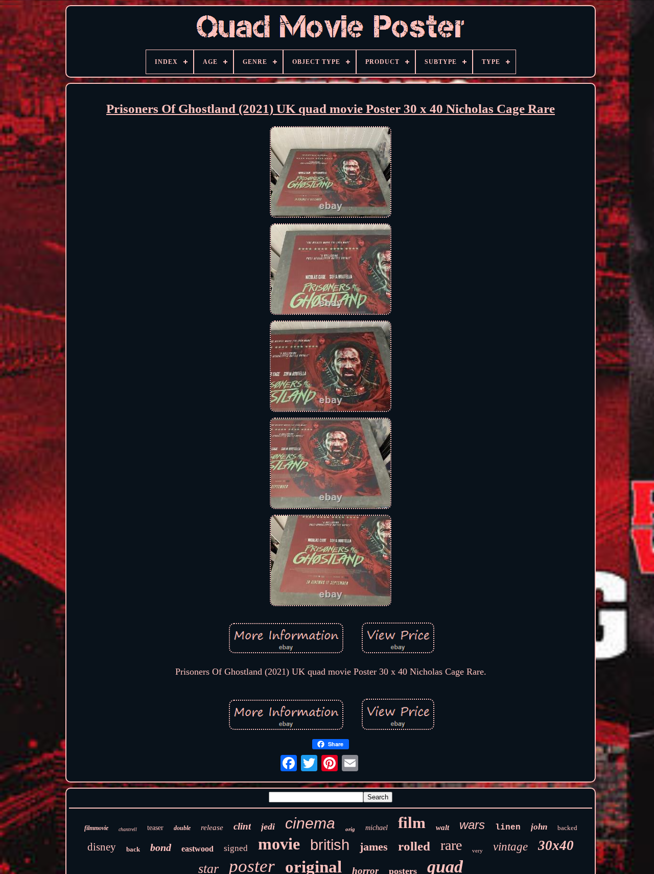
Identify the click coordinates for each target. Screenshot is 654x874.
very (477, 850)
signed (236, 848)
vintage (510, 846)
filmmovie (96, 828)
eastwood (197, 848)
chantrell (128, 829)
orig (350, 829)
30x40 (556, 845)
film (412, 823)
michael (376, 828)
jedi (268, 826)
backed (567, 828)
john (539, 827)
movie (279, 844)
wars (472, 825)
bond (160, 847)
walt (442, 827)
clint (242, 826)
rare (451, 845)
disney (101, 847)
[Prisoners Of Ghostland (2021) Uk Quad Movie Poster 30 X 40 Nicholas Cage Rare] (330, 173)
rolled (414, 846)
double (182, 828)
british (329, 845)
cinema (310, 823)
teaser (155, 828)
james (374, 846)
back (133, 849)
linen (508, 827)
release (212, 827)
